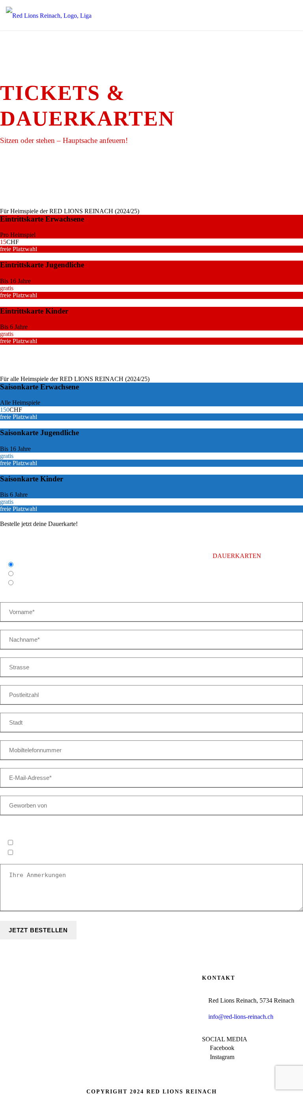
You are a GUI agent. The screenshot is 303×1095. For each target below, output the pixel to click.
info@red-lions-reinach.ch (240, 1016)
